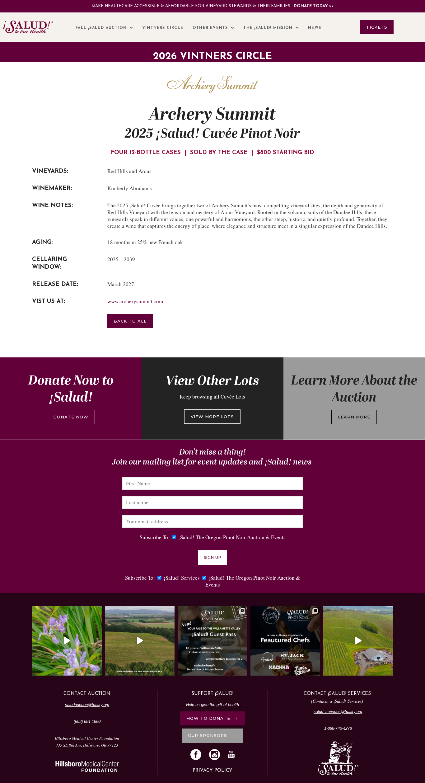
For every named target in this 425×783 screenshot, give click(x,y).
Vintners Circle (162, 28)
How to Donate (208, 718)
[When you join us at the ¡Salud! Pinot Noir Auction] (358, 641)
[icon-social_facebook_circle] (197, 755)
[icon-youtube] (231, 755)
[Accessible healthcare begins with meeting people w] (67, 641)
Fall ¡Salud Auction (101, 28)
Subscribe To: (155, 537)
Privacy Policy (212, 770)
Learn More (354, 416)
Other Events (210, 28)
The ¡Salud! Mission (267, 28)
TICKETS (376, 27)
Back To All (130, 320)
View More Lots (212, 416)
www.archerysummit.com (135, 301)
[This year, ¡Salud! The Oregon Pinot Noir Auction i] (285, 641)
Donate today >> (314, 6)
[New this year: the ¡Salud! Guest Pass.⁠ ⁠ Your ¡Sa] (212, 641)
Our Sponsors (208, 735)
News (314, 28)
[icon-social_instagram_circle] (216, 755)
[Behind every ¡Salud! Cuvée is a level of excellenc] (140, 641)
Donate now (70, 416)
